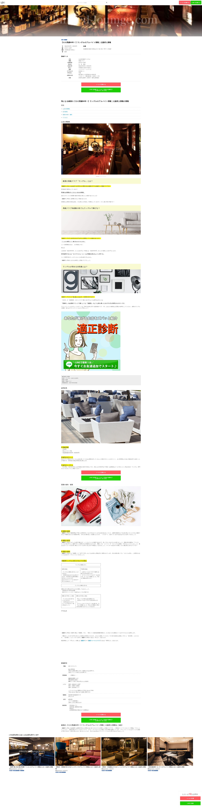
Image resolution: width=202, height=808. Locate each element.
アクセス (65, 117)
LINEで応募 (190, 803)
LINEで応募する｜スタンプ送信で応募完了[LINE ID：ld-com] (101, 90)
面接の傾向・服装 (67, 114)
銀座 (62, 39)
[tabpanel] (101, 149)
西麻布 (11, 770)
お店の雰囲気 (66, 109)
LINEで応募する (196, 2)
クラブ (65, 39)
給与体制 (65, 111)
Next (139, 150)
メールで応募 (190, 798)
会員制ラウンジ (16, 770)
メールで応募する (185, 2)
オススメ (22, 770)
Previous (62, 150)
